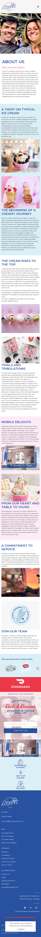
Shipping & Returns (8, 881)
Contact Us (5, 874)
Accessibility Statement (9, 887)
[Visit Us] (20, 772)
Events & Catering (7, 858)
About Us (4, 852)
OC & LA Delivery (7, 836)
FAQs (3, 877)
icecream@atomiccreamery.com (12, 821)
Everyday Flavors (7, 833)
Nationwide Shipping (8, 843)
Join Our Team (6, 865)
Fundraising (5, 855)
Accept (21, 929)
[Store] (20, 782)
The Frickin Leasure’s (8, 862)
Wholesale (5, 884)
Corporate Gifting (7, 839)
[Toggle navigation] (33, 6)
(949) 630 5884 (6, 816)
